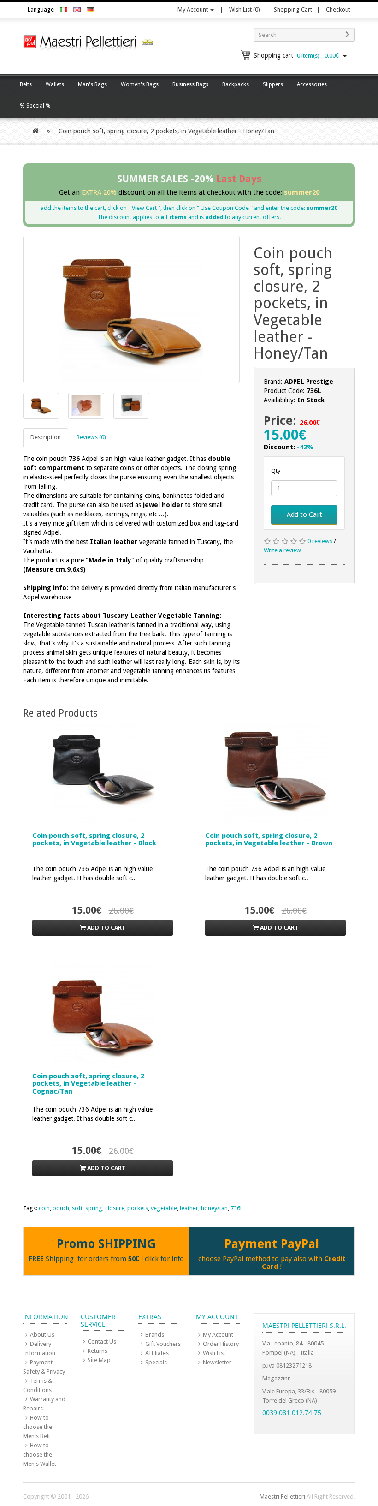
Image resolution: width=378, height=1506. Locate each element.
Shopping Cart (293, 9)
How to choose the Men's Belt (37, 1427)
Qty (275, 470)
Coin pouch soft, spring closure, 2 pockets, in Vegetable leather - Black (94, 839)
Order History (221, 1343)
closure (114, 1208)
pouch (61, 1208)
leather (189, 1208)
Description (45, 437)
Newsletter (217, 1362)
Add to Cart (304, 514)
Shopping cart (296, 55)
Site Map (99, 1360)
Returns (97, 1350)
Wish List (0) (244, 9)
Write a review (282, 550)
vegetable (164, 1208)
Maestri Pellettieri (282, 1496)
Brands (154, 1334)
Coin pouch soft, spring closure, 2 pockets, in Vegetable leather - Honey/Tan (166, 131)
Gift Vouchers (163, 1343)
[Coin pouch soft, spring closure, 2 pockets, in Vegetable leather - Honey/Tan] (131, 310)
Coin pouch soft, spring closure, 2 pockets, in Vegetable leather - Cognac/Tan (88, 1083)
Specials (156, 1362)
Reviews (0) (91, 437)
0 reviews (319, 541)
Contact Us (102, 1341)
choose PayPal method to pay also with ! (271, 1263)
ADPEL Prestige (308, 381)
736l (236, 1208)
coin (44, 1208)
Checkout (338, 9)
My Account (193, 9)
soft (77, 1208)
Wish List (214, 1353)
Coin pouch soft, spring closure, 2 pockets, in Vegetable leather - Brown (268, 839)
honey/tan (214, 1208)
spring (93, 1208)
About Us (42, 1334)
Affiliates (157, 1353)
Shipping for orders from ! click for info (106, 1259)
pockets (137, 1208)
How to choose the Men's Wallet (39, 1454)
